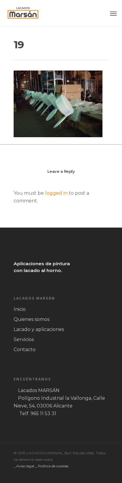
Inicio (20, 309)
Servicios (24, 339)
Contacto (25, 349)
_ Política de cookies (51, 466)
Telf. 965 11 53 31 (37, 413)
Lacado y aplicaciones (39, 329)
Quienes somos (31, 319)
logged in (56, 193)
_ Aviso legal (24, 466)
